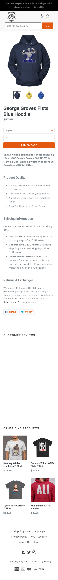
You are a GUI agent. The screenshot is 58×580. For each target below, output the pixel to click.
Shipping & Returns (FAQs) (29, 531)
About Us (24, 541)
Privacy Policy (19, 536)
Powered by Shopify (41, 561)
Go (47, 26)
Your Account (39, 536)
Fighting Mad (21, 561)
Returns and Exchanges (16, 302)
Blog (36, 541)
